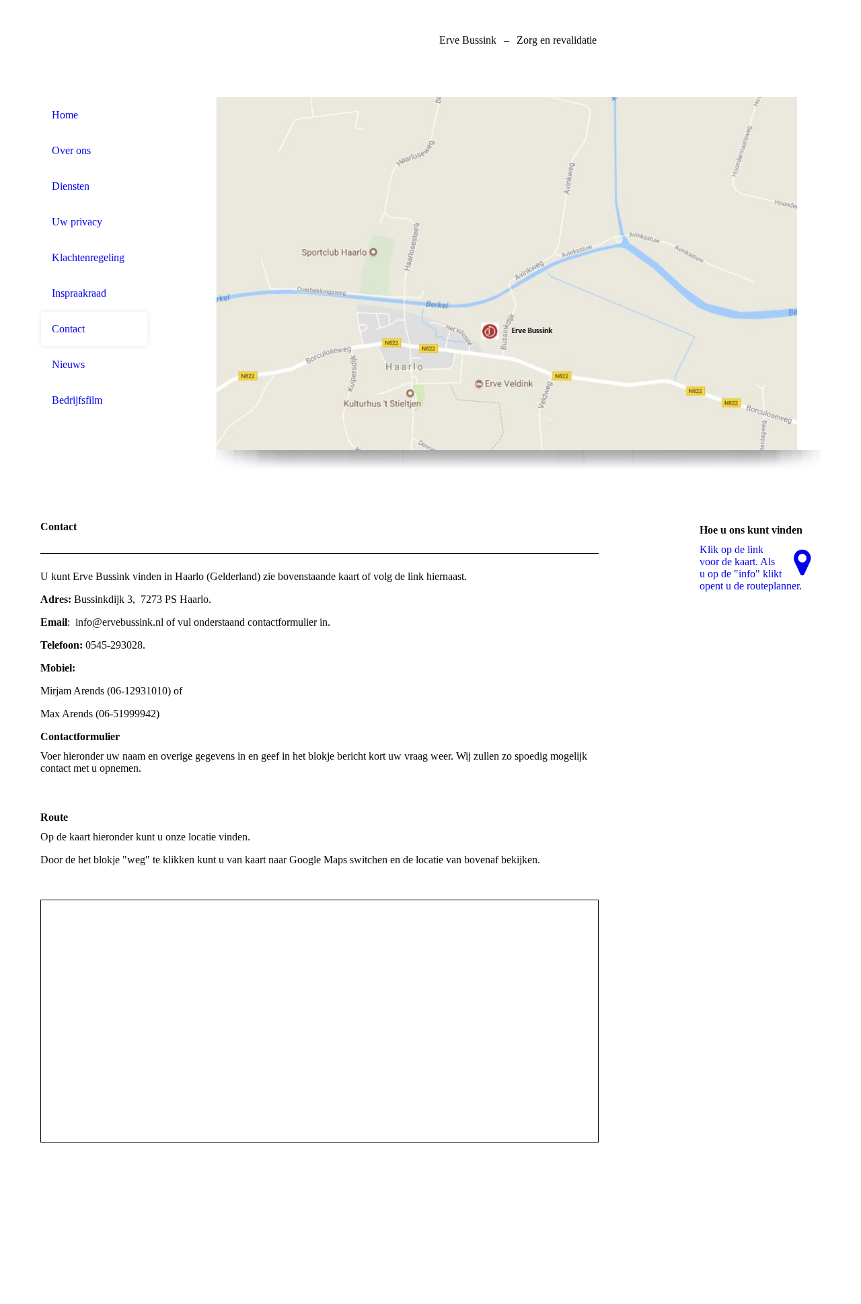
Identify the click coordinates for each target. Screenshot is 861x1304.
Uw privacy (77, 221)
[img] (94, 49)
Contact (68, 328)
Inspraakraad (79, 293)
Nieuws (68, 364)
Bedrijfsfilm (77, 400)
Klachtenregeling (88, 257)
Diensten (70, 186)
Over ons (71, 150)
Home (65, 114)
